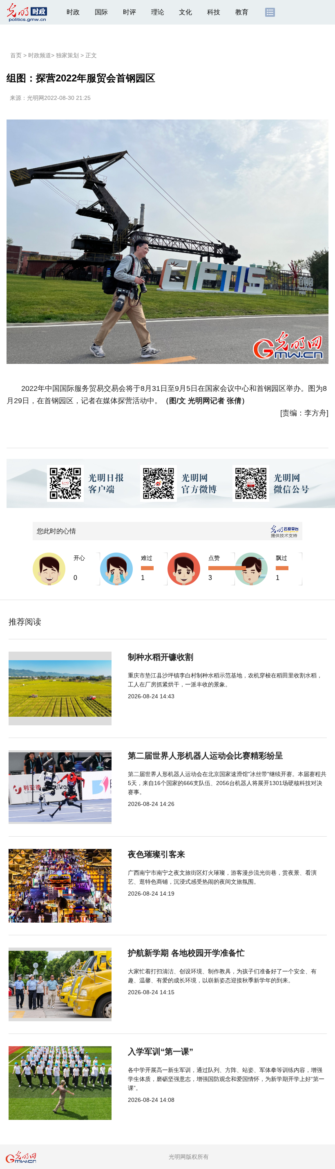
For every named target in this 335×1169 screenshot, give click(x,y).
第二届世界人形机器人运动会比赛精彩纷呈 (205, 755)
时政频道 (39, 55)
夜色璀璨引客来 (156, 854)
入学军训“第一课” (160, 1051)
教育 (241, 12)
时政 (73, 12)
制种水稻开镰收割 (160, 656)
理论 (157, 12)
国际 (101, 12)
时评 (129, 12)
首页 (16, 55)
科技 (213, 12)
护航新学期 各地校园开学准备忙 (186, 952)
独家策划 (67, 55)
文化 (185, 12)
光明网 (35, 98)
